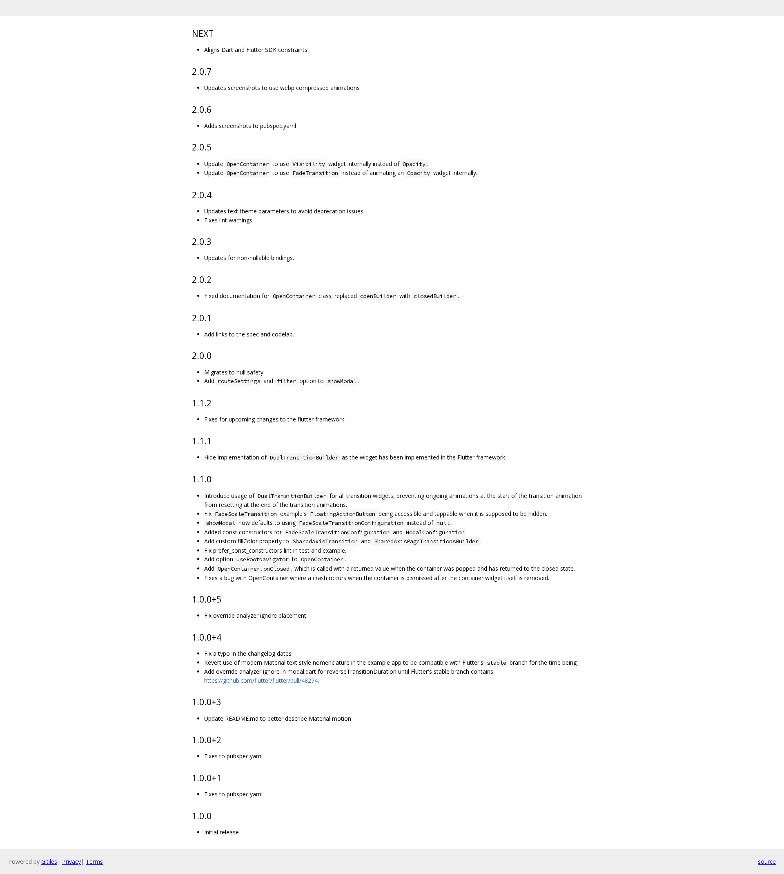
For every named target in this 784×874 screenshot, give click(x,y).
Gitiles (49, 861)
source (767, 861)
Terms (94, 861)
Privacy (71, 861)
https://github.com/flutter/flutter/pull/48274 (261, 680)
